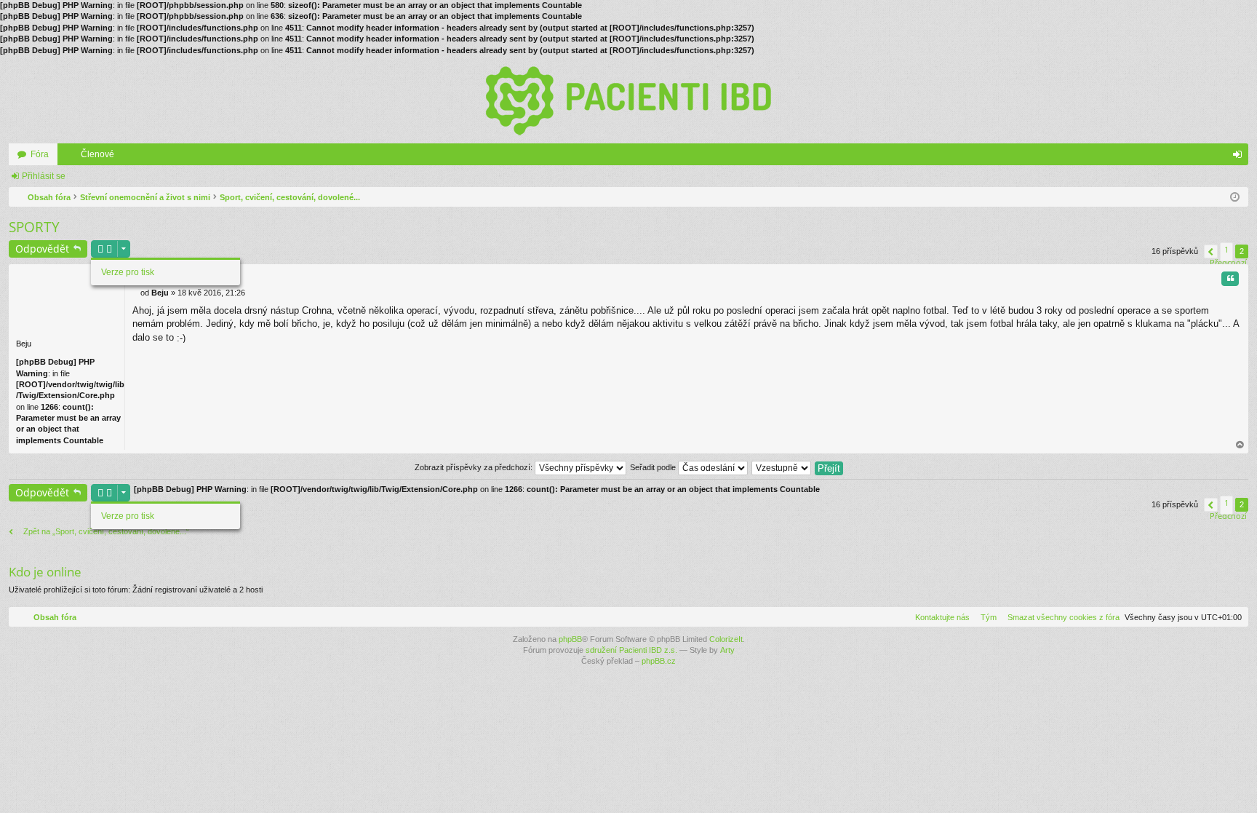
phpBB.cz (659, 661)
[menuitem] (1061, 617)
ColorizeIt (726, 639)
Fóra (40, 154)
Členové (97, 154)
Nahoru (1240, 445)
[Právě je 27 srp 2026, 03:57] (1235, 197)
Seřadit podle (654, 467)
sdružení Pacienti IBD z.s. (631, 650)
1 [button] (1226, 249)
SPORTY (34, 227)
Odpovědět (42, 248)
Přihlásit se (43, 176)
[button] (1211, 251)
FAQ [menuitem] (1220, 157)
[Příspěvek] (136, 292)
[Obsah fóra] (628, 99)
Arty (727, 650)
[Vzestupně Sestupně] (782, 467)
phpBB (570, 639)
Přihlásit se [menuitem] (1240, 157)
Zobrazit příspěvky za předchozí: (475, 467)
